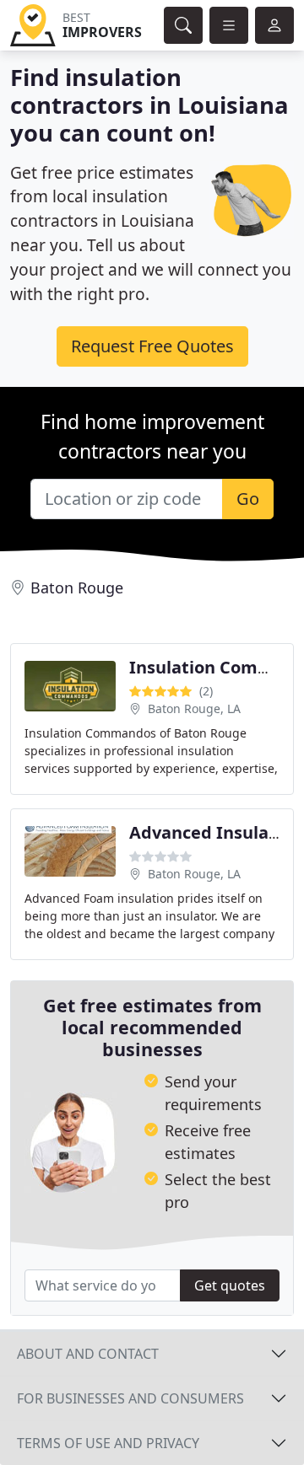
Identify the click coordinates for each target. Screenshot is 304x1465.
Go (247, 498)
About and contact (88, 1353)
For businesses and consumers (130, 1398)
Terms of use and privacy (108, 1443)
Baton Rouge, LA (194, 708)
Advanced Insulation (215, 832)
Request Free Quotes (152, 346)
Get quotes (229, 1285)
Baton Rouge (76, 587)
